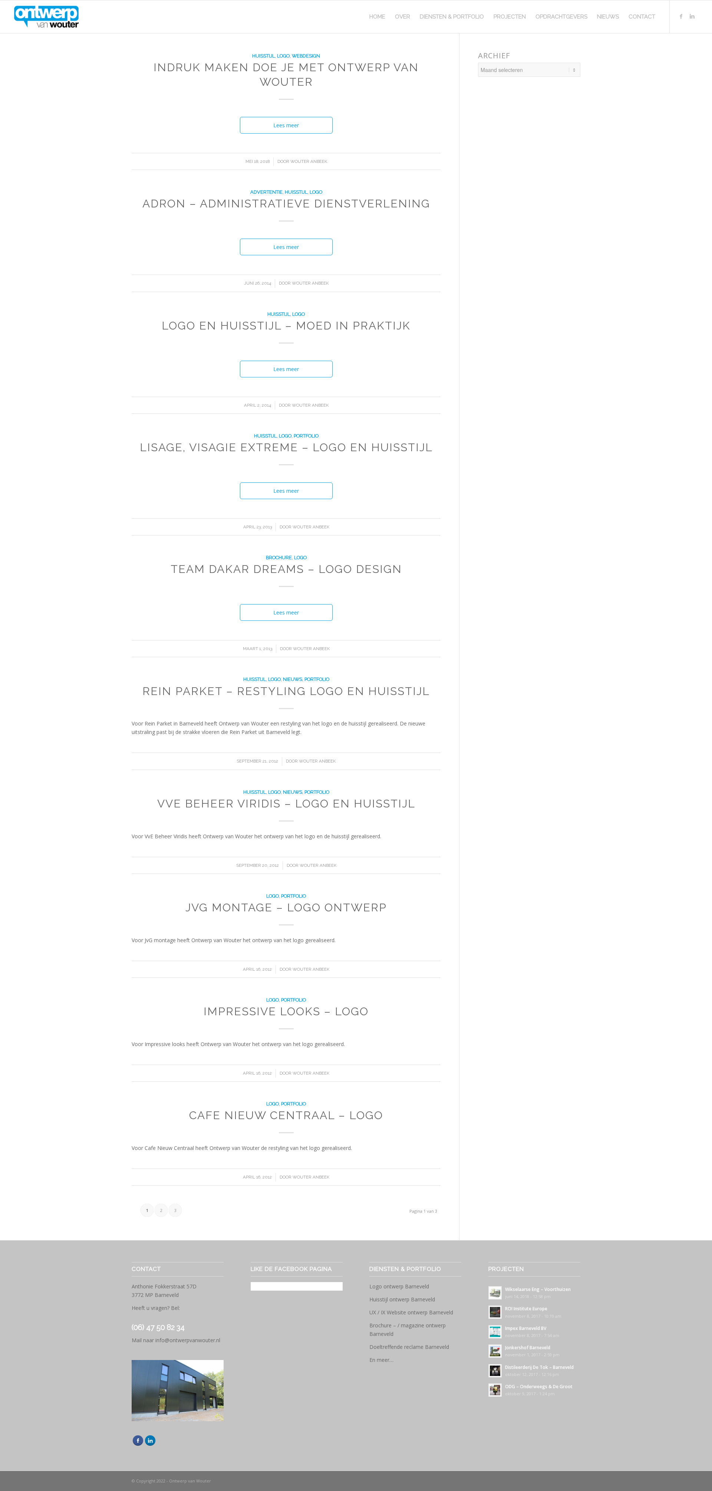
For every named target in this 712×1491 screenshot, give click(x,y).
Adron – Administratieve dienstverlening (286, 203)
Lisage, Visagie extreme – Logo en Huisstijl (286, 447)
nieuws (292, 679)
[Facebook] (681, 16)
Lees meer (286, 125)
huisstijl (263, 56)
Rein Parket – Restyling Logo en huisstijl (286, 691)
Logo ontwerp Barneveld (399, 1286)
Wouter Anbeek (308, 161)
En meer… (381, 1359)
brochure (279, 557)
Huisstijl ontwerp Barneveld (402, 1299)
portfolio (306, 436)
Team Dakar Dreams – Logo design (286, 569)
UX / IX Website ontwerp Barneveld (411, 1312)
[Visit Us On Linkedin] (150, 1444)
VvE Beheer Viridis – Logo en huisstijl (286, 803)
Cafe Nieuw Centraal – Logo (286, 1115)
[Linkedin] (692, 16)
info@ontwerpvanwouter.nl (187, 1340)
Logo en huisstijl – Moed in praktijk (286, 325)
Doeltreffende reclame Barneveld (409, 1346)
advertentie (266, 192)
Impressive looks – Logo (286, 1011)
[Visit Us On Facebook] (138, 1444)
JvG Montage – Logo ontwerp (286, 907)
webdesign (306, 56)
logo (283, 56)
